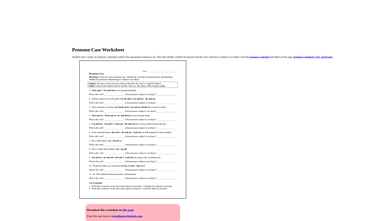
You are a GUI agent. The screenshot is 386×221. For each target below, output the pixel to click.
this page (128, 210)
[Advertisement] (90, 21)
